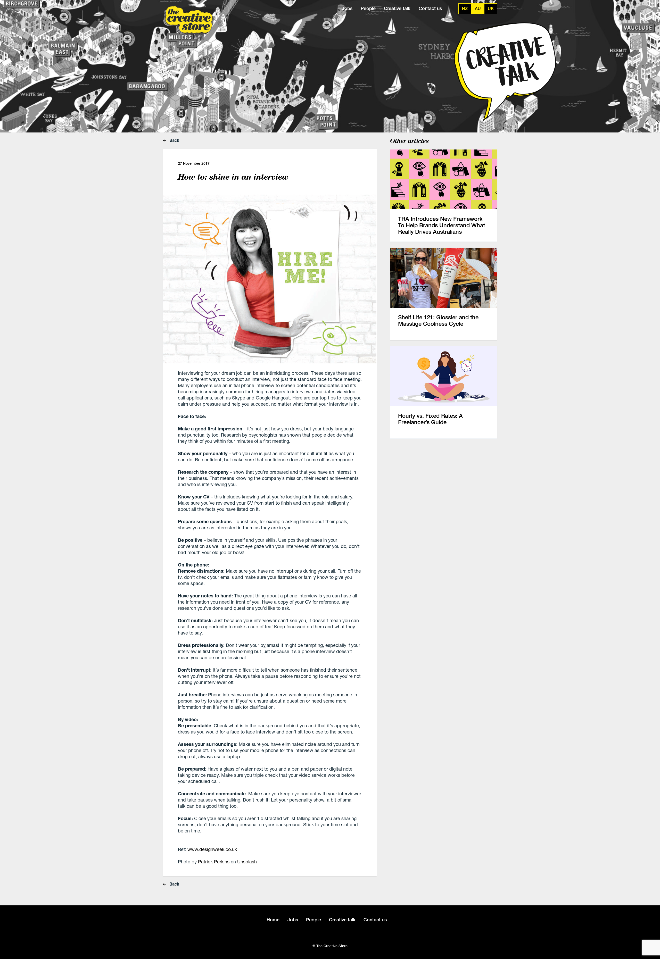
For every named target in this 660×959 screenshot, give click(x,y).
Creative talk (397, 8)
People (368, 8)
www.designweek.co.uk (212, 849)
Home (273, 919)
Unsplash (247, 861)
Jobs (347, 8)
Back (173, 140)
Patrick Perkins (213, 861)
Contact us (430, 8)
